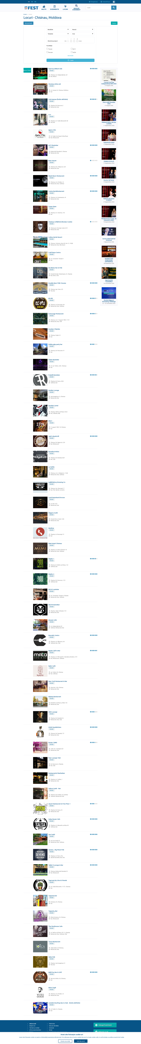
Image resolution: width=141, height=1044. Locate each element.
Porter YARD (52, 742)
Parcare (50, 52)
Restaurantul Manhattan (56, 773)
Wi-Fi (74, 49)
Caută (71, 60)
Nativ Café (52, 666)
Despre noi (32, 1025)
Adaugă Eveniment (105, 1025)
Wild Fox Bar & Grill (55, 972)
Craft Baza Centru (54, 252)
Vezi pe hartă (28, 23)
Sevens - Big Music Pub (56, 850)
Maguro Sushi (53, 513)
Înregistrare (94, 1)
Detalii (51, 70)
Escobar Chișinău (54, 329)
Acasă (25, 14)
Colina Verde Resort (55, 237)
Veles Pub (51, 957)
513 (49, 114)
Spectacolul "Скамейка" (109, 280)
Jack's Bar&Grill (53, 436)
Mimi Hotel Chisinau (55, 543)
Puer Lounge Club (54, 758)
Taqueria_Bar (52, 911)
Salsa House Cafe (54, 819)
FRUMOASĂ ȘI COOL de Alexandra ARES (108, 219)
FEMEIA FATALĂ (109, 161)
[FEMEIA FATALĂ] (109, 154)
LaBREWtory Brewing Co (56, 482)
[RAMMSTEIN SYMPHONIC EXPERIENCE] (109, 251)
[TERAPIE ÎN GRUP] (109, 135)
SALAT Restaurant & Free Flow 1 (59, 804)
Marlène (51, 528)
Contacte (51, 1027)
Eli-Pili (50, 298)
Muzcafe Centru (53, 635)
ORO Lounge (52, 712)
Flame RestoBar (53, 359)
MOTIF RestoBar (54, 605)
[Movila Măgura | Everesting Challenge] (109, 293)
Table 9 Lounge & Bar (55, 865)
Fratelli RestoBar (54, 375)
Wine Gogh (52, 987)
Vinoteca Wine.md (54, 84)
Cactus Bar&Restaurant (56, 191)
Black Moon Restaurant (56, 176)
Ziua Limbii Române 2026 (109, 103)
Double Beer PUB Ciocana (57, 283)
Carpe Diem (52, 206)
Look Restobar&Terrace (56, 497)
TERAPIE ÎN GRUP (108, 142)
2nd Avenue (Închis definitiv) (58, 99)
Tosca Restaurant (54, 941)
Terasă (50, 49)
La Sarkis (51, 467)
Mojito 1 (51, 559)
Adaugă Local (103, 1032)
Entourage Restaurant (55, 314)
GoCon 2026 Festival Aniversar (108, 239)
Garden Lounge (53, 390)
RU (32, 1)
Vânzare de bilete (54, 1025)
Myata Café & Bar (54, 650)
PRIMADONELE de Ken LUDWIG (109, 123)
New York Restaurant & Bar (57, 681)
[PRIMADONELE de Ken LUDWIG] (109, 115)
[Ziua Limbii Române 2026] (109, 95)
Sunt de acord (81, 1041)
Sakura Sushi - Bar (54, 788)
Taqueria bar (52, 895)
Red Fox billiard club (55, 68)
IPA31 (50, 421)
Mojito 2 (51, 574)
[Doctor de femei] (109, 172)
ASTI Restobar (53, 145)
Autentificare (106, 1)
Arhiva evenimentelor (35, 1030)
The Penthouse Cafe (55, 926)
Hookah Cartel (53, 405)
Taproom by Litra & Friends (57, 880)
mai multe (70, 55)
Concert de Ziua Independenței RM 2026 (108, 83)
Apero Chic (52, 130)
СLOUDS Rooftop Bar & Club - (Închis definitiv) (64, 1003)
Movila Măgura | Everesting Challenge (109, 301)
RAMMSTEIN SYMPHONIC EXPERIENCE (109, 260)
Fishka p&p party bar (55, 344)
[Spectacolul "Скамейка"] (109, 273)
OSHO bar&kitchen (54, 727)
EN (35, 1)
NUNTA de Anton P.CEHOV (108, 199)
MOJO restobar (53, 589)
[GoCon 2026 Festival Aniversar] (109, 231)
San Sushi (51, 834)
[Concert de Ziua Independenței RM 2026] (109, 75)
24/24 (74, 52)
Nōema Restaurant (54, 696)
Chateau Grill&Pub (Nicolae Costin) (60, 222)
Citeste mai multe (65, 1041)
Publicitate (52, 1023)
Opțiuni (114, 23)
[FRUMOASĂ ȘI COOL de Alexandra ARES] (109, 211)
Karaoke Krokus (53, 451)
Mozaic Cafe (52, 620)
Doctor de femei (109, 180)
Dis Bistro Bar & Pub (55, 268)
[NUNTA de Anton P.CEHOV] (109, 191)
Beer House (52, 160)
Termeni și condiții (34, 1027)
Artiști (50, 1030)
